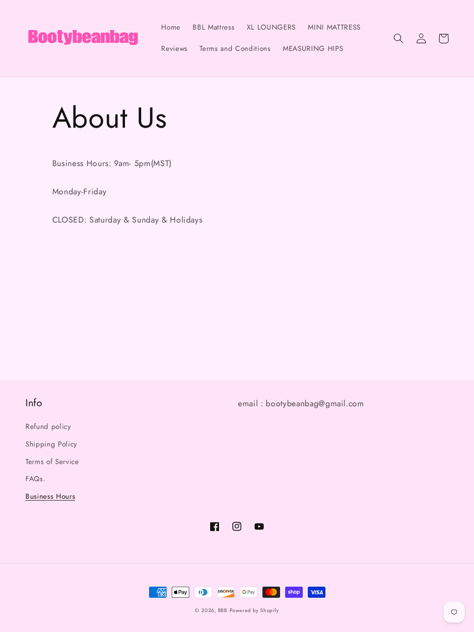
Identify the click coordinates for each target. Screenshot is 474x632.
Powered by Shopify (254, 610)
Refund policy (48, 426)
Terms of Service (52, 462)
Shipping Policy (51, 444)
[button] (398, 38)
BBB (222, 610)
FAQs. (35, 479)
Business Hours (50, 496)
